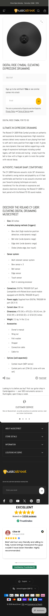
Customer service (24, 407)
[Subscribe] (38, 101)
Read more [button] (43, 569)
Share (8, 378)
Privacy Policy (10, 111)
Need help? (42, 378)
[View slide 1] (19, 419)
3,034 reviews (28, 531)
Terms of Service (24, 111)
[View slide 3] (26, 419)
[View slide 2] (23, 419)
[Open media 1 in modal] (41, 21)
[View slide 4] (29, 419)
